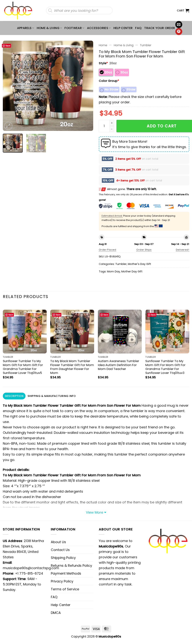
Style (103, 63)
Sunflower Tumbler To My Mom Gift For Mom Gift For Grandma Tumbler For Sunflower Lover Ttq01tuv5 (23, 367)
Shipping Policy (63, 557)
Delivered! (182, 249)
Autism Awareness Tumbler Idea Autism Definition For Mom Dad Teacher (118, 365)
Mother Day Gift (131, 271)
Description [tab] (14, 396)
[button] (183, 10)
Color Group (109, 81)
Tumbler (145, 45)
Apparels (24, 28)
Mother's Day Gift (139, 264)
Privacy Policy (62, 581)
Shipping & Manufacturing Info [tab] (52, 396)
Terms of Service (65, 589)
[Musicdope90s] (20, 10)
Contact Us (60, 549)
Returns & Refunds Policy (71, 565)
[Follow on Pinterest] (178, 31)
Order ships (144, 249)
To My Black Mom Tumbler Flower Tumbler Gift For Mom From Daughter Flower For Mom (72, 367)
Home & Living (48, 28)
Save (8, 45)
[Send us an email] (178, 24)
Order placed (107, 249)
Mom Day (113, 271)
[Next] (86, 86)
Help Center (123, 28)
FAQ (138, 28)
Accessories (97, 28)
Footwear (73, 28)
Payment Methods (66, 573)
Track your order (159, 28)
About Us (58, 542)
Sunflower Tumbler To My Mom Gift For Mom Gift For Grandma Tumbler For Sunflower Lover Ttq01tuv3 (165, 367)
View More (94, 512)
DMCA (56, 612)
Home (103, 45)
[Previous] (9, 86)
